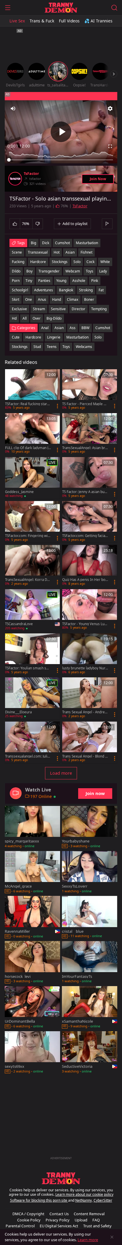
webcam (72, 271)
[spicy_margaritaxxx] (32, 827)
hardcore (38, 261)
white (105, 261)
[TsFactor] (15, 178)
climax (72, 299)
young (61, 280)
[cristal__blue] (89, 917)
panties (44, 280)
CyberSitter (103, 1200)
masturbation (87, 242)
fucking (18, 261)
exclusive (19, 308)
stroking (86, 290)
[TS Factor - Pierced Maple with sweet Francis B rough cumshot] (89, 390)
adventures (43, 290)
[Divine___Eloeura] (32, 698)
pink (94, 280)
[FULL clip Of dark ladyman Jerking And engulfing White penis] (32, 434)
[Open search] (114, 7)
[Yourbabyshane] (89, 827)
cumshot (62, 242)
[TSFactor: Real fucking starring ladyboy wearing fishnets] (32, 390)
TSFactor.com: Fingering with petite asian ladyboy (28, 536)
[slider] (61, 159)
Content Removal (89, 1213)
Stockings (20, 346)
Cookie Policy (29, 1220)
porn (16, 280)
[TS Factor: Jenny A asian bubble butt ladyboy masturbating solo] (89, 478)
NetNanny (83, 1200)
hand (56, 299)
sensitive (58, 308)
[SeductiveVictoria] (89, 1053)
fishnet (86, 252)
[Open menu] (7, 7)
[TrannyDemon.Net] (60, 8)
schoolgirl (20, 290)
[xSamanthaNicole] (89, 1007)
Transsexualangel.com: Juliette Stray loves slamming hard (28, 756)
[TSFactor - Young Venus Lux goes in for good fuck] (89, 610)
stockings (60, 261)
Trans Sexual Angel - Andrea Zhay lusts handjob (84, 712)
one (28, 299)
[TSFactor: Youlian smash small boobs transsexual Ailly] (32, 654)
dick (45, 242)
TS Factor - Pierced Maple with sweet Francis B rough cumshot (84, 404)
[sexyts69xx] (32, 1053)
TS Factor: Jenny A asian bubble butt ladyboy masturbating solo (84, 492)
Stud (37, 346)
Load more (61, 773)
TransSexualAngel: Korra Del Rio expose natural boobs (27, 580)
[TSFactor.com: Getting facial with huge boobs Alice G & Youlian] (89, 522)
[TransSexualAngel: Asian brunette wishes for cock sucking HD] (89, 434)
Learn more (88, 1239)
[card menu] (57, 406)
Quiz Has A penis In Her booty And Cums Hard (84, 580)
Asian (59, 327)
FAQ (96, 1220)
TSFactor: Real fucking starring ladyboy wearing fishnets (27, 404)
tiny (28, 280)
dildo (16, 271)
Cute (16, 337)
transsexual (38, 252)
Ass (73, 327)
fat (101, 290)
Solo (98, 337)
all (25, 318)
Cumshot (102, 327)
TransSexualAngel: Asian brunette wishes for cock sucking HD (85, 448)
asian (70, 252)
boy (29, 271)
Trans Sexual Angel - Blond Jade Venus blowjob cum (85, 756)
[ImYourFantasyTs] (89, 962)
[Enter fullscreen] (110, 146)
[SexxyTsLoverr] (89, 872)
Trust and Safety (97, 1225)
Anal (45, 327)
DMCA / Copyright (28, 1213)
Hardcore (33, 337)
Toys (66, 346)
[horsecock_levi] (32, 962)
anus (42, 299)
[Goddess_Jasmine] (32, 478)
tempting (99, 308)
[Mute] (13, 108)
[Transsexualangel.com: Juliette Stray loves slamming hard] (32, 742)
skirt (15, 299)
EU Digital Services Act (59, 1225)
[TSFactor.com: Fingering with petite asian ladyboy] (32, 522)
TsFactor (31, 174)
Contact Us (59, 1213)
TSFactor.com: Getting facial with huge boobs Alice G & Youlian (84, 536)
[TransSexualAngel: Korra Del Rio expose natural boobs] (32, 566)
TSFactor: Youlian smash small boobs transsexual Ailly (27, 668)
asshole (78, 280)
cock (90, 261)
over (37, 318)
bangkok (66, 290)
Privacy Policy (58, 1220)
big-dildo (54, 318)
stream (39, 308)
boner (89, 299)
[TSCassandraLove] (32, 610)
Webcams (84, 346)
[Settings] (110, 108)
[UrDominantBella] (32, 1007)
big (33, 242)
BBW (85, 327)
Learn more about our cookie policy (84, 1194)
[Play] (61, 131)
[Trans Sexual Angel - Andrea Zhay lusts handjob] (89, 698)
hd (14, 318)
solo (77, 261)
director (78, 308)
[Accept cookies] (112, 1237)
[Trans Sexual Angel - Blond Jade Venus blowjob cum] (89, 742)
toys (89, 271)
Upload (81, 1220)
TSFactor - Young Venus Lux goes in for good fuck (84, 624)
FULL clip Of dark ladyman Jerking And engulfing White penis (27, 448)
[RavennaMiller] (32, 917)
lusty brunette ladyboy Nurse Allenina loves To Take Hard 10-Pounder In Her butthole (85, 668)
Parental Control (20, 1225)
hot (57, 252)
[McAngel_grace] (32, 872)
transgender (49, 271)
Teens (52, 346)
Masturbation (77, 337)
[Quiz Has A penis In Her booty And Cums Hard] (89, 566)
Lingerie (53, 337)
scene (17, 252)
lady (103, 271)
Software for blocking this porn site (39, 1200)
